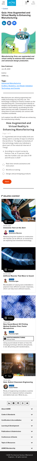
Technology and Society (10, 88)
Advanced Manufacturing (11, 83)
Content (5, 8)
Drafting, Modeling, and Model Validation (17, 86)
